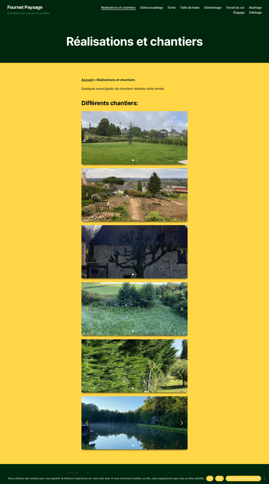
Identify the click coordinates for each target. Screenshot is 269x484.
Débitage (255, 12)
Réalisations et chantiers (118, 7)
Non (219, 478)
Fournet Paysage (24, 7)
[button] (182, 137)
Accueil (87, 80)
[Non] (264, 478)
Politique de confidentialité (243, 478)
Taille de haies (190, 7)
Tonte (171, 7)
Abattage (255, 7)
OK (210, 478)
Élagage (238, 12)
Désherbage (212, 7)
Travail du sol (235, 7)
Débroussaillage (151, 7)
